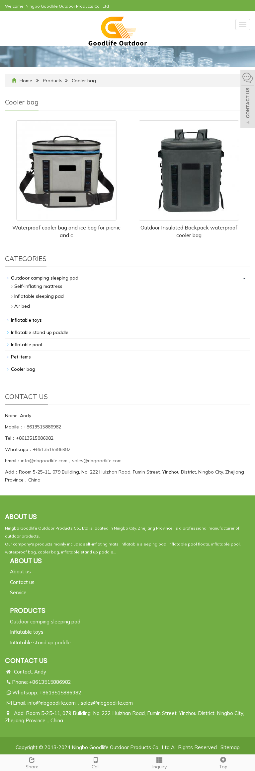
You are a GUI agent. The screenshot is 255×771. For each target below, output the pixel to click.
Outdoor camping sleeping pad (44, 278)
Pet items (21, 357)
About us (20, 571)
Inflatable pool (26, 345)
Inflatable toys (26, 320)
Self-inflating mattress (38, 286)
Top (223, 767)
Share (32, 767)
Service (18, 592)
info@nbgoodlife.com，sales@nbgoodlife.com (71, 461)
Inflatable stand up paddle (39, 332)
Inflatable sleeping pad (39, 296)
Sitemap (230, 747)
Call (96, 767)
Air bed (22, 306)
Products (52, 81)
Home (26, 81)
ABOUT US (26, 560)
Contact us (22, 582)
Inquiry (159, 767)
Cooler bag (84, 81)
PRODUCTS (27, 610)
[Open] (247, 99)
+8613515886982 (51, 449)
